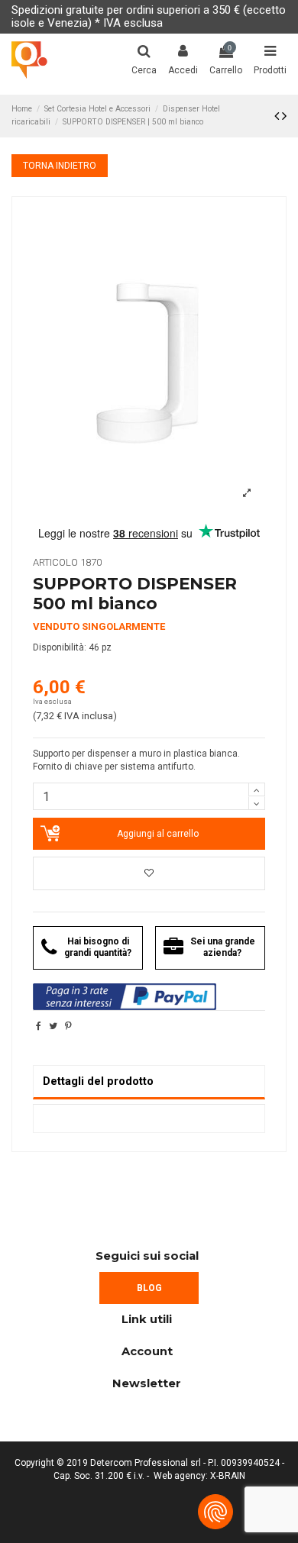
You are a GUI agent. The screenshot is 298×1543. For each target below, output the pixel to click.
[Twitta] (53, 1026)
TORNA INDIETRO (59, 165)
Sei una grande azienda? (222, 947)
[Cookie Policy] (215, 1511)
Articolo (55, 562)
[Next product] (284, 116)
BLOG (149, 1288)
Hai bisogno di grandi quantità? (97, 947)
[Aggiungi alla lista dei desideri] (149, 873)
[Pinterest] (68, 1026)
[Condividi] (38, 1026)
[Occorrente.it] (29, 60)
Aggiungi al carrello (158, 833)
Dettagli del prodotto (98, 1081)
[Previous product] (278, 116)
